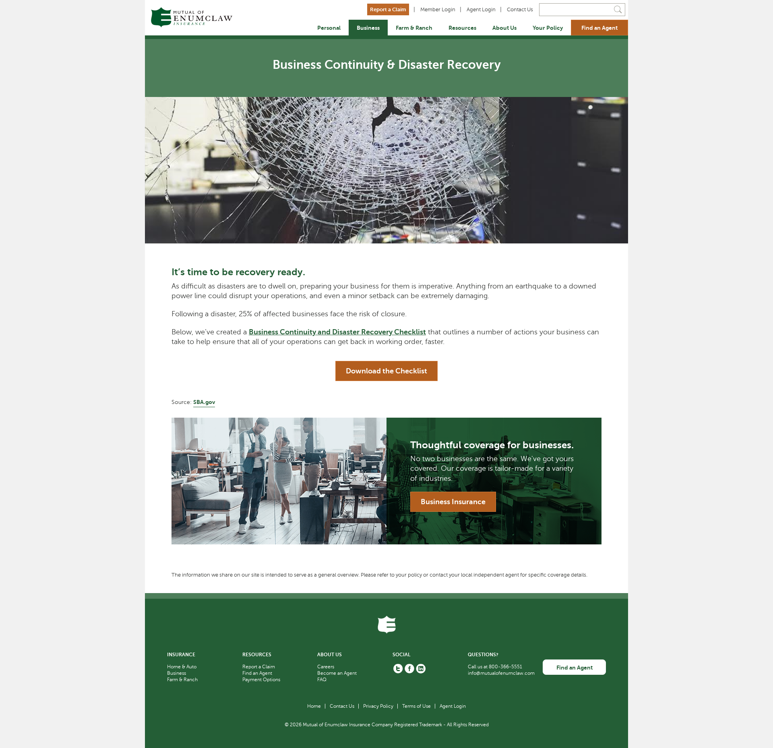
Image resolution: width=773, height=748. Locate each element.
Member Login (437, 9)
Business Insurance (453, 502)
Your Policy (548, 28)
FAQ (322, 679)
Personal (329, 28)
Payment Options (261, 679)
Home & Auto (181, 667)
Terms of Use (416, 706)
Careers (325, 667)
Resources (462, 28)
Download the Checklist (386, 371)
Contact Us (520, 9)
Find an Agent (599, 28)
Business (368, 28)
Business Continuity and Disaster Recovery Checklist (337, 332)
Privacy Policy (378, 706)
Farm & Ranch (414, 28)
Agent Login (481, 9)
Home (314, 706)
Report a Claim (388, 9)
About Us (504, 28)
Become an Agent (337, 673)
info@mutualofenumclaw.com (501, 673)
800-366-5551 (505, 667)
